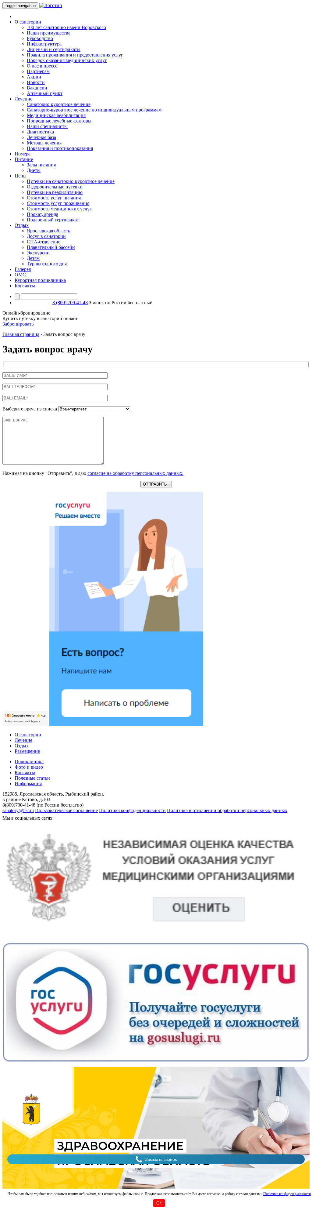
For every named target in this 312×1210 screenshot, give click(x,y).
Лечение (23, 740)
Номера (22, 153)
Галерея (23, 269)
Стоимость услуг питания (54, 197)
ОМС (20, 274)
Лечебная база (41, 137)
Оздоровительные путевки (55, 186)
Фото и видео (29, 767)
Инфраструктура (44, 43)
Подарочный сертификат (53, 219)
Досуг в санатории (46, 236)
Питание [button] (24, 159)
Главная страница (20, 334)
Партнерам (38, 71)
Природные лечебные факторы (59, 120)
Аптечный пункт (44, 93)
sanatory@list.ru (18, 810)
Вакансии (37, 87)
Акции (34, 76)
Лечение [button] (23, 98)
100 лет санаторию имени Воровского (66, 27)
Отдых (22, 745)
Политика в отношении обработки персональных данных (227, 810)
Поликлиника (29, 761)
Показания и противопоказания (60, 148)
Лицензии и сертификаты (53, 49)
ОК (159, 1203)
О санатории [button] (28, 21)
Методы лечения (44, 142)
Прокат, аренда (42, 214)
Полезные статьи (32, 778)
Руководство (40, 38)
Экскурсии (38, 252)
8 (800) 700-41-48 (70, 302)
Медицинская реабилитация (56, 115)
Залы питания (41, 164)
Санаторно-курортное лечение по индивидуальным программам (94, 109)
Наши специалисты (47, 126)
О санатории (28, 734)
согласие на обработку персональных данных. (135, 473)
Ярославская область (48, 230)
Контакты (25, 285)
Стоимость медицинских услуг (59, 208)
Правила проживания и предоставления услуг (75, 54)
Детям (33, 258)
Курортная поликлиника (40, 280)
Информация (28, 783)
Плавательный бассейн (51, 247)
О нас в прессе (42, 65)
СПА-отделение (43, 241)
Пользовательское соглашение (66, 810)
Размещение (27, 751)
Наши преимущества (48, 32)
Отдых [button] (22, 225)
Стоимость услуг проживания (58, 203)
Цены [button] (21, 175)
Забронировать (18, 323)
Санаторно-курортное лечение (58, 104)
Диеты (34, 170)
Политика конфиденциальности (287, 1194)
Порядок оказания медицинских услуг (67, 60)
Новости (36, 82)
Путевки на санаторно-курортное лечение (71, 181)
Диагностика (40, 131)
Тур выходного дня (47, 263)
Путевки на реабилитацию (55, 192)
